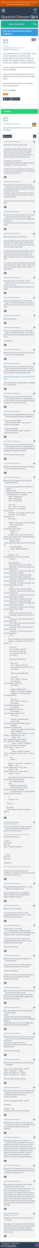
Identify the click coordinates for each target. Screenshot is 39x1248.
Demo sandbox (15, 1243)
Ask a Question (16, 24)
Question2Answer (12, 1246)
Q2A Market (12, 1245)
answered (5, 123)
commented (6, 141)
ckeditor (5, 94)
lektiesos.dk (17, 53)
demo (9, 4)
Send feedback (6, 1243)
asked (4, 48)
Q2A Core (16, 48)
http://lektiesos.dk (9, 219)
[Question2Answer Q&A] (19, 16)
